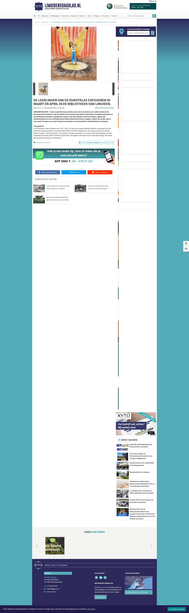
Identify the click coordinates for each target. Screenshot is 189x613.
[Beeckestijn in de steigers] (122, 275)
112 (38, 16)
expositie (39, 142)
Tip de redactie (101, 172)
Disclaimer (136, 410)
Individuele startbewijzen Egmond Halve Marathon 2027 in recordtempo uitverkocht (142, 283)
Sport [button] (89, 16)
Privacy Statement (148, 410)
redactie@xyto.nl (53, 388)
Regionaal (74, 16)
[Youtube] (101, 377)
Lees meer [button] (91, 609)
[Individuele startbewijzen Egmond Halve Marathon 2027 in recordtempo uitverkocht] (122, 284)
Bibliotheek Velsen (107, 108)
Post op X (75, 172)
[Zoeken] (154, 16)
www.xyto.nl (51, 391)
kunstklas (46, 142)
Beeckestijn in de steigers (140, 272)
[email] (186, 249)
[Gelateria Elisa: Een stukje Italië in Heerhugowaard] (122, 265)
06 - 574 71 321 (82, 161)
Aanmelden (100, 397)
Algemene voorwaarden (123, 410)
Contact (114, 16)
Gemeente (65, 16)
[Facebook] (96, 377)
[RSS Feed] (105, 377)
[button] (34, 89)
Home (37, 22)
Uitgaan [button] (97, 16)
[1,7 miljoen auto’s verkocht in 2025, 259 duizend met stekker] (122, 293)
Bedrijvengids (55, 16)
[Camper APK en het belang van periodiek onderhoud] (122, 302)
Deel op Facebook (49, 172)
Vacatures (105, 16)
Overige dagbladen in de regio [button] (137, 392)
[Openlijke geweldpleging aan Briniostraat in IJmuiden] (122, 247)
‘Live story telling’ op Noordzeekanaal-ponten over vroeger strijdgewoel (141, 255)
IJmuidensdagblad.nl (63, 5)
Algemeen (45, 16)
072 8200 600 (52, 385)
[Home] (34, 16)
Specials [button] (82, 16)
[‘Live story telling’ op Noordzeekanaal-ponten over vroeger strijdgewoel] (122, 256)
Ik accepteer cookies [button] (176, 609)
